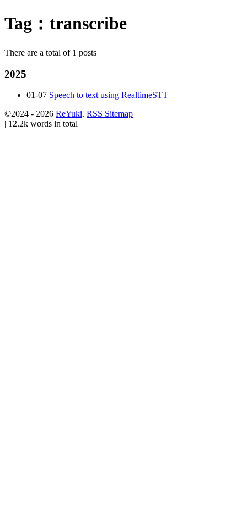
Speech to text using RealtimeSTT (108, 95)
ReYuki (69, 113)
